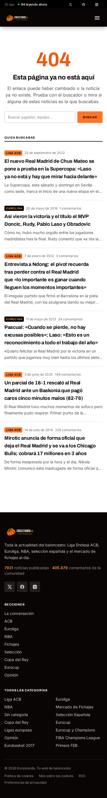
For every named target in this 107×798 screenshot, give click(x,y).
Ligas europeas (18, 730)
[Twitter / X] (9, 587)
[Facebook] (22, 587)
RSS (82, 776)
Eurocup (11, 667)
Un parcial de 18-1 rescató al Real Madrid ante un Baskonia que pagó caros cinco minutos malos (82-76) (43, 390)
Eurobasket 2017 (19, 745)
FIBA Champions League (78, 737)
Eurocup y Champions (75, 730)
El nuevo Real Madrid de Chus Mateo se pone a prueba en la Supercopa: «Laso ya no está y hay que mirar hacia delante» (50, 168)
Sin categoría (16, 714)
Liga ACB (13, 153)
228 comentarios (68, 430)
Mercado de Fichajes (74, 707)
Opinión (11, 675)
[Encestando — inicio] (17, 18)
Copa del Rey (16, 659)
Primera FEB (66, 745)
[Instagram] (35, 587)
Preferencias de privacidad (25, 782)
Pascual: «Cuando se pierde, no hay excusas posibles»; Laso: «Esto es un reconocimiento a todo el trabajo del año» (51, 334)
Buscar (90, 117)
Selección (13, 652)
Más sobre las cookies (56, 776)
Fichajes (11, 644)
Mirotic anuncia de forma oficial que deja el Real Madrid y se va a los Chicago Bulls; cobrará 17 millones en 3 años (50, 445)
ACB (8, 621)
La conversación (19, 613)
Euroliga (14, 208)
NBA (8, 636)
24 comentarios (70, 319)
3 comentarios (67, 256)
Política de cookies (18, 776)
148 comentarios (68, 374)
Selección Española (73, 714)
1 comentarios (70, 208)
